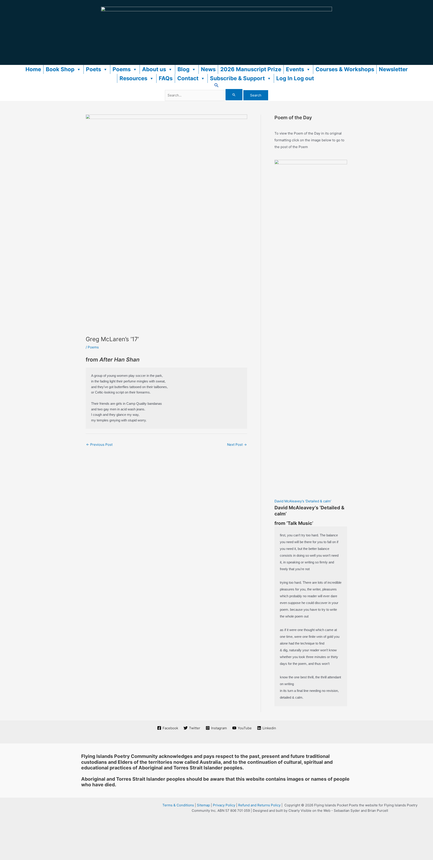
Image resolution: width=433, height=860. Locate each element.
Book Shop (60, 69)
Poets (93, 69)
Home (33, 69)
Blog (183, 69)
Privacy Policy (224, 805)
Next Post (237, 444)
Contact (187, 78)
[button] (216, 86)
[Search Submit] (234, 94)
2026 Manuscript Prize (250, 69)
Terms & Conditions (178, 805)
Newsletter (393, 69)
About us (154, 69)
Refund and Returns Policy (259, 805)
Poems (122, 69)
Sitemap (203, 805)
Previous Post (99, 444)
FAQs (166, 78)
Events (295, 69)
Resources (133, 78)
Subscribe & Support (237, 78)
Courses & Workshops (345, 69)
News (208, 69)
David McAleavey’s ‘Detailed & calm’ (302, 501)
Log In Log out (295, 78)
